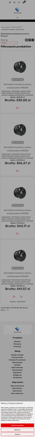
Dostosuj (17, 429)
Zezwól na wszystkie (17, 425)
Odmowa (17, 434)
